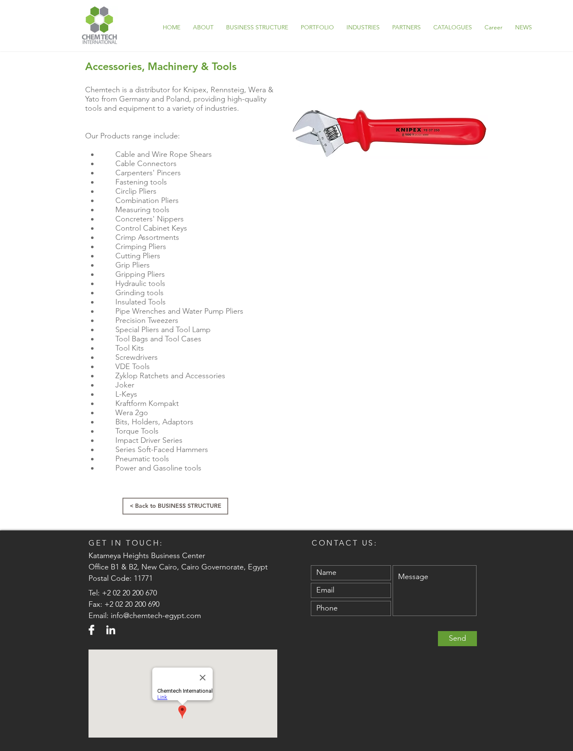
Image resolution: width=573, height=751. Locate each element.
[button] (317, 27)
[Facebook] (91, 630)
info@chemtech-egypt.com (156, 615)
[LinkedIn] (111, 630)
